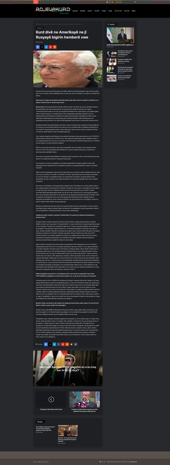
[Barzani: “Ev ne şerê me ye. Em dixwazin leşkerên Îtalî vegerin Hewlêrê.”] (68, 430)
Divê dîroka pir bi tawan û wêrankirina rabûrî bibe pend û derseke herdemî (125, 69)
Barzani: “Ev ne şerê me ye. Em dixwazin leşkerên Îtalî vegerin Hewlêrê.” (67, 439)
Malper (75, 11)
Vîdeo (134, 11)
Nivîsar (82, 11)
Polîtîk (96, 11)
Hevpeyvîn (118, 11)
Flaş (68, 360)
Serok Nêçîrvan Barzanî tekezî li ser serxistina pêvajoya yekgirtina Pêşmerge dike (45, 428)
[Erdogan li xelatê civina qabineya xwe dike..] (112, 62)
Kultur (126, 11)
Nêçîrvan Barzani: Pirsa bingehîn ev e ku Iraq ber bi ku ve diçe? (68, 368)
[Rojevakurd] (52, 11)
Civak (110, 11)
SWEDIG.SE (134, 462)
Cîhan (104, 11)
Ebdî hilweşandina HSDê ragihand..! (120, 45)
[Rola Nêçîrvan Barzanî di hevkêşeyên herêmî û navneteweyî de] (112, 53)
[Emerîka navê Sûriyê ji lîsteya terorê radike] (112, 78)
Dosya (90, 11)
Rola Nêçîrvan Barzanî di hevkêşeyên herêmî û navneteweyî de (125, 52)
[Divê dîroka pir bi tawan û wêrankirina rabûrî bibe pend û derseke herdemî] (112, 69)
